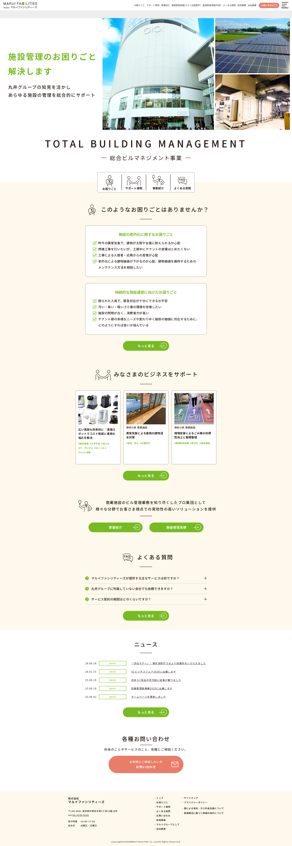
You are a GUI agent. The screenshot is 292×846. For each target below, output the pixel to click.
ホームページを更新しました (148, 697)
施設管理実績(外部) (212, 5)
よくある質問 (229, 5)
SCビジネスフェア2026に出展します (153, 671)
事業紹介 (165, 5)
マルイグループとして (168, 824)
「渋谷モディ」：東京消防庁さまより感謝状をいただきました (168, 663)
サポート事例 (153, 5)
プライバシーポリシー (195, 802)
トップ (159, 797)
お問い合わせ (163, 815)
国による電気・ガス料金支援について (204, 808)
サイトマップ (191, 797)
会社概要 (252, 5)
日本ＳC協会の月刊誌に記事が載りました (156, 680)
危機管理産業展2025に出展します (151, 688)
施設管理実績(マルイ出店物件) (186, 5)
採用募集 (242, 5)
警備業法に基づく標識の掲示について (204, 813)
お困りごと (139, 5)
